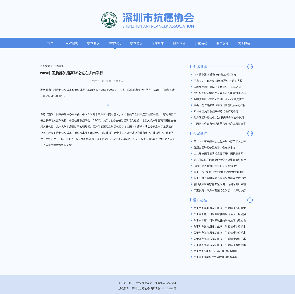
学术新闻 (59, 66)
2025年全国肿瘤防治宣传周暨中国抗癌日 (217, 87)
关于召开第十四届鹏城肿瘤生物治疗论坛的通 (220, 220)
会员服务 (222, 43)
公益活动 (201, 43)
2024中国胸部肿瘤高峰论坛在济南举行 (216, 111)
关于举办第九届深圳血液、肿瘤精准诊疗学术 (220, 208)
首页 (50, 43)
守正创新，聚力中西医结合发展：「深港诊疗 (220, 190)
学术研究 (115, 43)
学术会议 (93, 43)
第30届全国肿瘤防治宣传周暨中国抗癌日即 (218, 153)
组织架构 (72, 43)
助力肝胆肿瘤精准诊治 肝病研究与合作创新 (219, 117)
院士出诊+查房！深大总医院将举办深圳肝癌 (219, 172)
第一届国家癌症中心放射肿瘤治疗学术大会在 (220, 141)
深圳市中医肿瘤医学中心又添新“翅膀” (215, 166)
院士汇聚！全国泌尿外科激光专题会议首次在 (220, 178)
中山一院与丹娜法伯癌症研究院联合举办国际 (220, 105)
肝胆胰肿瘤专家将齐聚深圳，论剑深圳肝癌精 (220, 184)
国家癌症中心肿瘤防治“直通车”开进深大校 (218, 80)
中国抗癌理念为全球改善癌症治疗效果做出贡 (220, 123)
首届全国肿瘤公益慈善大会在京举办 (214, 147)
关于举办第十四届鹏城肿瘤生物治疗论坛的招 (220, 214)
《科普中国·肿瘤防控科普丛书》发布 (215, 74)
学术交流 (136, 43)
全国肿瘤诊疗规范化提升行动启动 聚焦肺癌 (219, 99)
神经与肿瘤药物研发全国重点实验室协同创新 (220, 93)
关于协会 (244, 43)
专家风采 (158, 43)
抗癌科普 (179, 43)
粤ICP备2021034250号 (164, 288)
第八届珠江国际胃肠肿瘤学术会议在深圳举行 (220, 159)
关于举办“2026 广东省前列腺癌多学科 (215, 251)
